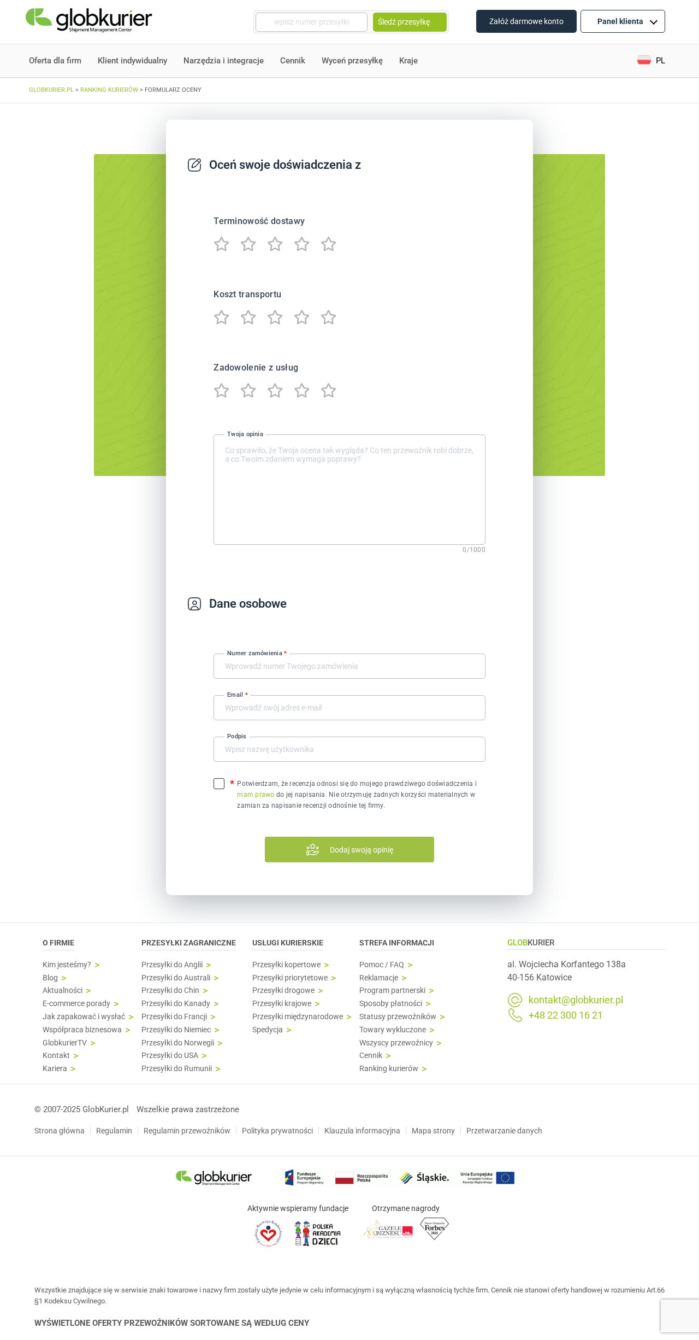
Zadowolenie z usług (256, 367)
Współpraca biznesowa (82, 1030)
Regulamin (114, 1131)
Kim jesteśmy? (67, 965)
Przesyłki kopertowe (286, 965)
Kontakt (56, 1055)
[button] (651, 61)
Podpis (236, 736)
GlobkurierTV (65, 1043)
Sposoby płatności (390, 1003)
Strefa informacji (396, 942)
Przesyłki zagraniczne (188, 942)
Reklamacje (378, 978)
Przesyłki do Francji (174, 1016)
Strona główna (59, 1131)
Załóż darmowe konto (526, 21)
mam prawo (255, 794)
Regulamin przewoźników (187, 1131)
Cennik (292, 61)
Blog (50, 978)
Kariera (55, 1068)
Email (237, 694)
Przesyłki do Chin (170, 990)
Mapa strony (433, 1131)
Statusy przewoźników (397, 1016)
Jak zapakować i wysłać (84, 1016)
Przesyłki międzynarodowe (297, 1016)
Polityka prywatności (277, 1131)
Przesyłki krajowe (281, 1003)
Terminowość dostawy (259, 221)
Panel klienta (620, 21)
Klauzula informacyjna (362, 1131)
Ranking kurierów (388, 1068)
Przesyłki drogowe (283, 990)
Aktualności (62, 990)
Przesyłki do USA (169, 1055)
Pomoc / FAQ (381, 965)
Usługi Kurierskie (287, 942)
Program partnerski (392, 990)
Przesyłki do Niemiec (176, 1030)
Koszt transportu (247, 294)
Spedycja (267, 1030)
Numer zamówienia (257, 653)
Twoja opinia (245, 433)
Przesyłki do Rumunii (176, 1068)
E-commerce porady (76, 1003)
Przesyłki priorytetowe (290, 978)
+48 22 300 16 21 (566, 1015)
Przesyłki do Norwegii (177, 1043)
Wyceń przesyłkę (352, 61)
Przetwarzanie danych (504, 1131)
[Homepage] (90, 22)
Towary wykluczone (392, 1030)
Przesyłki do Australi (175, 978)
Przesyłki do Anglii (172, 965)
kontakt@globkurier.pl (576, 1000)
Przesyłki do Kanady (175, 1003)
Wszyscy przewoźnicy (396, 1043)
